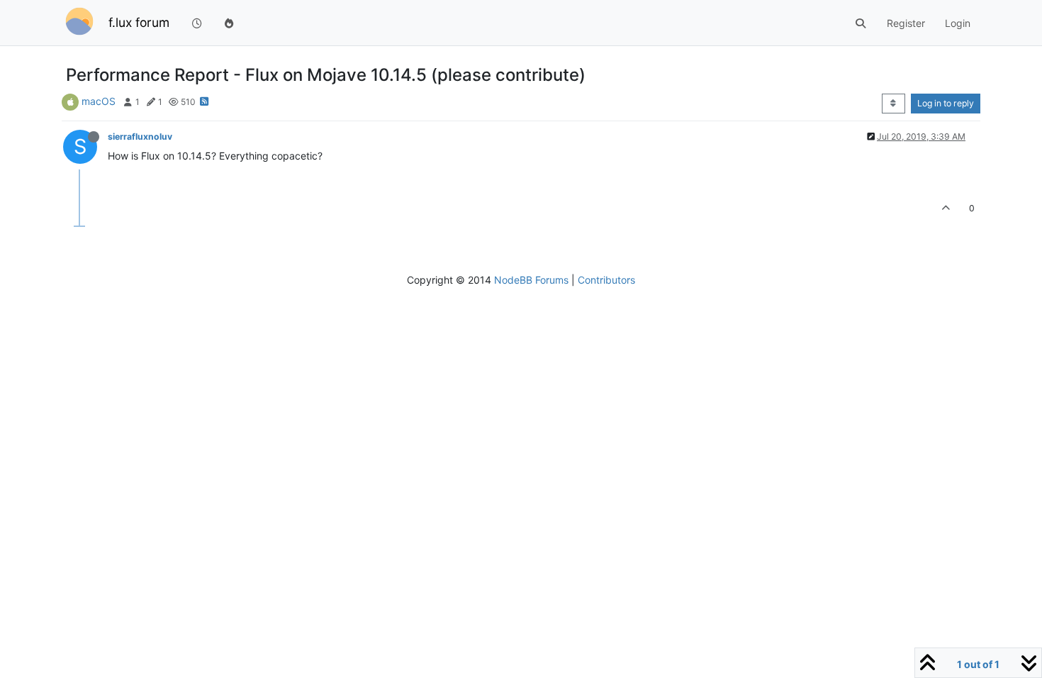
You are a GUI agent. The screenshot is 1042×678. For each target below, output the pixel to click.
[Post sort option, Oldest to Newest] (893, 103)
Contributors (606, 280)
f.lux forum (138, 22)
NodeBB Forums (531, 280)
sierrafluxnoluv (140, 136)
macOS (99, 101)
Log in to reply (945, 103)
